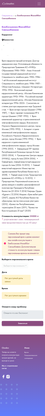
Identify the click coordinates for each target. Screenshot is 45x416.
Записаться (22, 323)
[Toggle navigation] (39, 4)
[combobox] (15, 265)
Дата (4, 272)
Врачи (26, 352)
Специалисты (7, 15)
